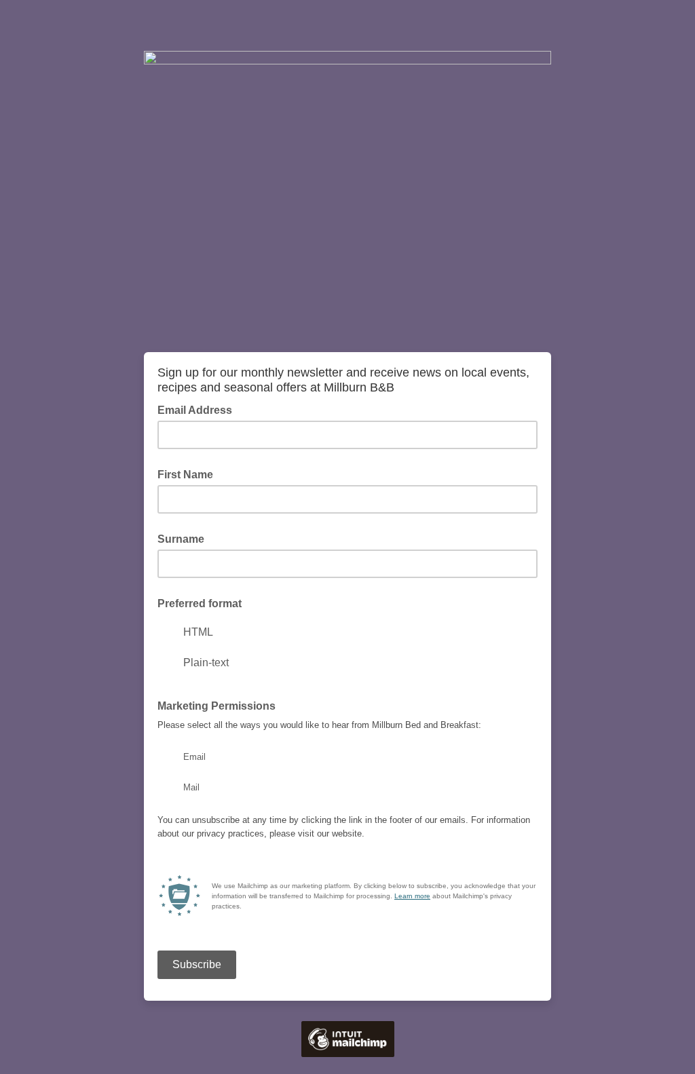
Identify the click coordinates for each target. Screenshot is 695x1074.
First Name (185, 474)
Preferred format (199, 603)
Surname (180, 539)
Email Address (198, 409)
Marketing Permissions (220, 704)
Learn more (412, 896)
